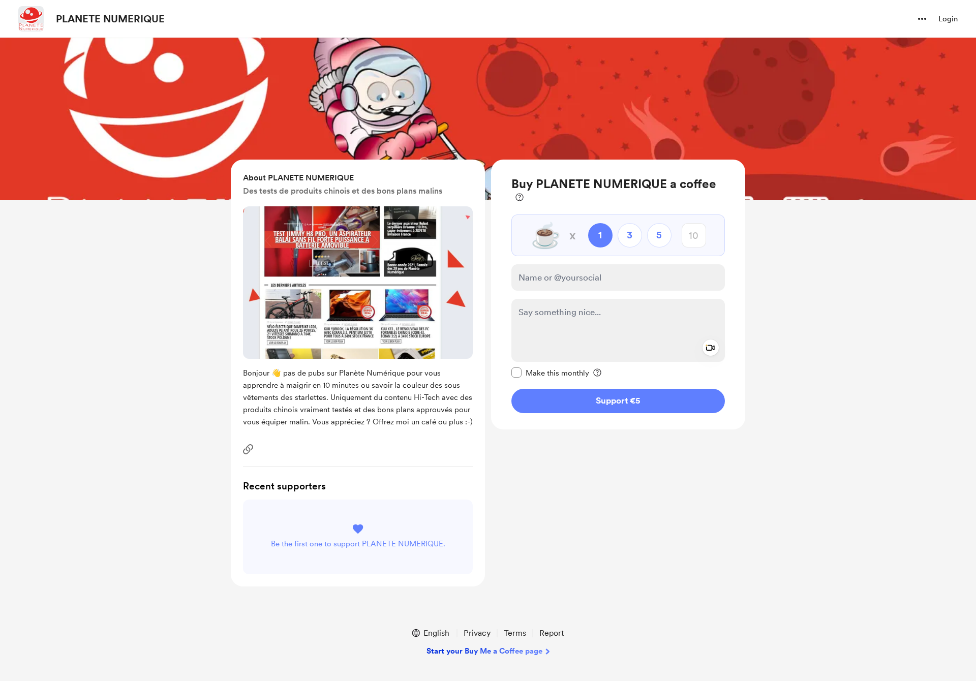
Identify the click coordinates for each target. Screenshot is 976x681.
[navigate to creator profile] (31, 19)
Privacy (477, 633)
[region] (618, 294)
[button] (922, 19)
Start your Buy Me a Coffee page (484, 651)
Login (948, 18)
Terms (515, 633)
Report (551, 633)
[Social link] (248, 449)
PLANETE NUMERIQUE (110, 19)
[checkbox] (550, 372)
